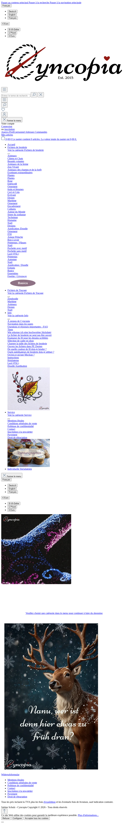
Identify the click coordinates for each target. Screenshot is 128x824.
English (12, 15)
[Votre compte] (4, 114)
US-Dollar (14, 29)
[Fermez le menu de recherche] (41, 94)
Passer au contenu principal (15, 2)
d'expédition (50, 802)
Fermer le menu (14, 120)
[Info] (28, 409)
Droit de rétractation (17, 796)
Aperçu (5, 132)
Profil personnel (17, 132)
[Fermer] (2, 822)
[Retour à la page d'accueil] (63, 85)
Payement (12, 794)
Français (13, 18)
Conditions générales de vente (22, 782)
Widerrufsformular (10, 774)
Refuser (6, 818)
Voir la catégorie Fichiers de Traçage (25, 293)
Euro (12, 36)
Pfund (12, 33)
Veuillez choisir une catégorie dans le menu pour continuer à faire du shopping (64, 613)
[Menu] (4, 89)
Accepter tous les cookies (37, 818)
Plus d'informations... (88, 815)
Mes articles (7, 134)
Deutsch (12, 11)
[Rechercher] (34, 94)
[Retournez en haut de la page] (4, 811)
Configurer (17, 818)
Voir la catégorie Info (17, 315)
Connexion (6, 126)
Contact (11, 788)
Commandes (41, 132)
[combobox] (15, 95)
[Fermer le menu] (8, 153)
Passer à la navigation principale (65, 2)
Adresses (30, 132)
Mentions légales (15, 780)
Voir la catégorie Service (19, 415)
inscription (9, 129)
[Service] (28, 466)
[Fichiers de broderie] (22, 287)
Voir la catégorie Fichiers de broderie (25, 150)
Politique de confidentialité (20, 785)
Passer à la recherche (39, 2)
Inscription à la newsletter (20, 791)
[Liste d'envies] (3, 110)
